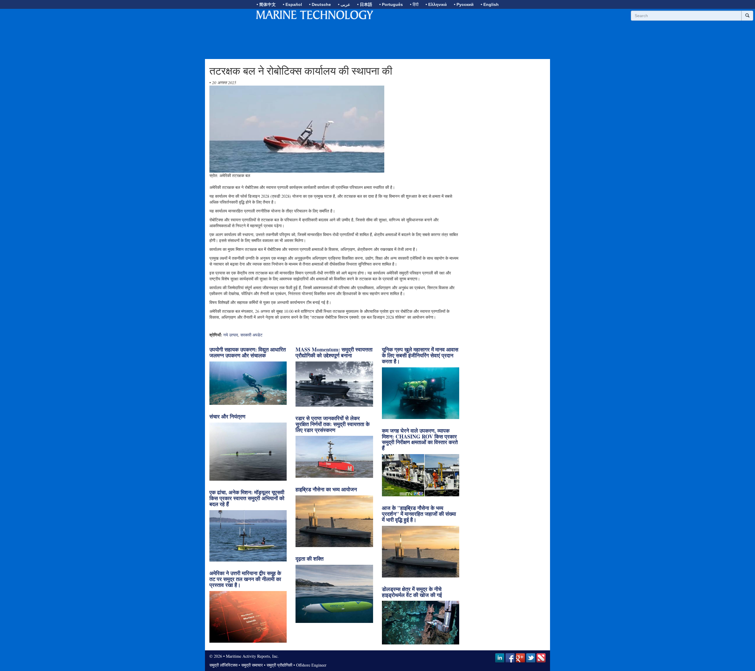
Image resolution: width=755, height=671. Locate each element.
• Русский (464, 4)
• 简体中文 (266, 4)
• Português (391, 4)
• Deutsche (320, 4)
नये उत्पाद (230, 335)
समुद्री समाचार (252, 665)
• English (490, 4)
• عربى (344, 4)
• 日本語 (364, 4)
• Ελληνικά (436, 4)
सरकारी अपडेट (251, 335)
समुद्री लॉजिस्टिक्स (223, 665)
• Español (292, 4)
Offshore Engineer (311, 665)
